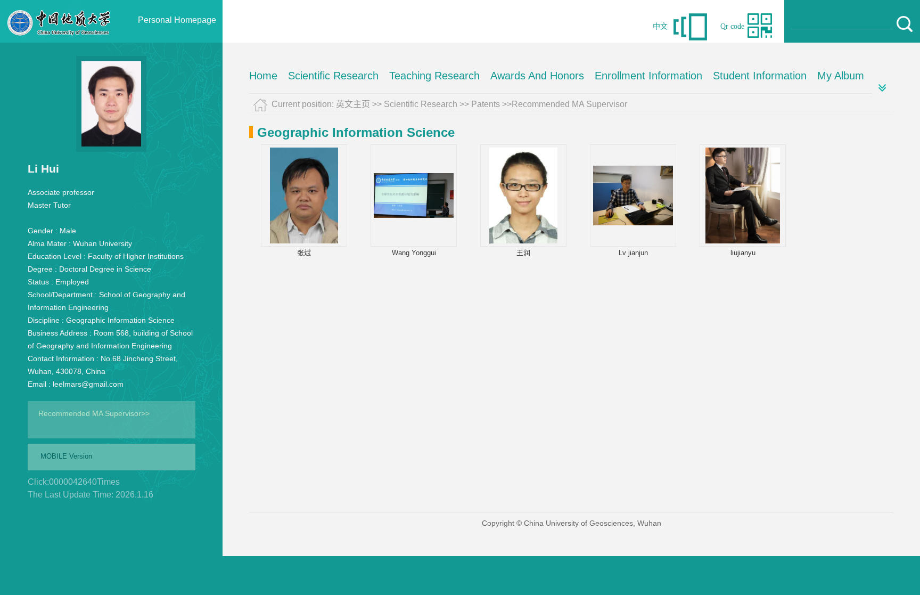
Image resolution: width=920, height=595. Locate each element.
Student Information (760, 75)
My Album (840, 75)
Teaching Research (434, 75)
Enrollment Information (648, 75)
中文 (660, 26)
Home (263, 75)
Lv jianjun (633, 253)
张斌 (304, 253)
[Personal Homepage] (59, 40)
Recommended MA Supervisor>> (94, 413)
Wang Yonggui (414, 253)
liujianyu (742, 253)
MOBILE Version (66, 456)
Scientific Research (333, 75)
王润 (523, 253)
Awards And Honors (537, 75)
